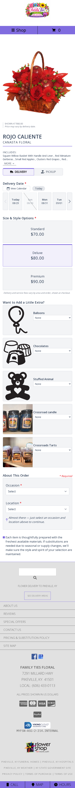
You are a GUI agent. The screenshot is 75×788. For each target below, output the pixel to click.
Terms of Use (64, 773)
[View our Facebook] (34, 658)
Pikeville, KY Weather (18, 767)
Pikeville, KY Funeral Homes (20, 761)
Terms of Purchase (38, 773)
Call (13, 784)
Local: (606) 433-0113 (37, 685)
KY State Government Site (53, 767)
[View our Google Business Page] (40, 658)
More (7, 163)
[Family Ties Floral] (37, 20)
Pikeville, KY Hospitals (58, 761)
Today (38, 188)
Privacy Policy (12, 773)
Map (38, 784)
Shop (21, 30)
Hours (64, 784)
